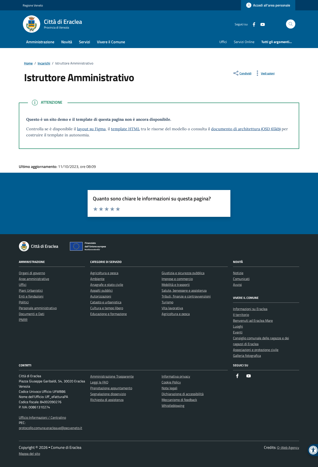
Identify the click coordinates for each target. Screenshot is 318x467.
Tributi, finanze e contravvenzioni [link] (186, 296)
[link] (268, 5)
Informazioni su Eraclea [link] (250, 308)
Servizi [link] (84, 42)
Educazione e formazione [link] (108, 313)
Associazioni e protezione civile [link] (255, 349)
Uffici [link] (223, 41)
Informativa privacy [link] (176, 376)
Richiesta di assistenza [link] (107, 399)
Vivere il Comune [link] (111, 42)
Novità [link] (66, 42)
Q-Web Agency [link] (288, 447)
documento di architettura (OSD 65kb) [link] (246, 128)
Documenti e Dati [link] (31, 313)
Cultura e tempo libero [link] (106, 308)
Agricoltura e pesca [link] (104, 272)
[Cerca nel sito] (290, 24)
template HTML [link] (125, 128)
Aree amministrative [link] (34, 278)
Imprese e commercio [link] (177, 278)
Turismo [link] (167, 302)
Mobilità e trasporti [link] (176, 284)
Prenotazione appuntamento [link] (111, 388)
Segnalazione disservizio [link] (108, 393)
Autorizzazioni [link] (100, 296)
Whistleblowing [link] (173, 405)
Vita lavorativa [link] (172, 308)
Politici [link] (24, 302)
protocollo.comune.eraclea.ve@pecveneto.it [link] (50, 427)
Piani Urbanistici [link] (31, 290)
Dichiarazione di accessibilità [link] (183, 393)
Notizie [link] (238, 272)
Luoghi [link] (238, 326)
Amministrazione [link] (40, 42)
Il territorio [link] (241, 314)
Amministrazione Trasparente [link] (112, 376)
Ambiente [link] (97, 278)
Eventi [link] (238, 332)
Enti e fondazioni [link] (31, 296)
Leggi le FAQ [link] (99, 382)
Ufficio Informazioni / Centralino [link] (42, 417)
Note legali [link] (169, 388)
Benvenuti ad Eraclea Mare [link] (253, 320)
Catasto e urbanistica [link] (105, 302)
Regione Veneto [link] (33, 5)
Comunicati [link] (241, 278)
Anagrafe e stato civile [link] (106, 284)
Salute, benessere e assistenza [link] (184, 290)
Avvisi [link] (237, 284)
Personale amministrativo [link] (38, 308)
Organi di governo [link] (32, 272)
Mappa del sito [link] (29, 453)
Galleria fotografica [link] (247, 355)
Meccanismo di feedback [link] (179, 399)
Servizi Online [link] (244, 41)
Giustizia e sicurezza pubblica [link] (183, 272)
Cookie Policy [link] (171, 382)
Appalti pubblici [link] (101, 290)
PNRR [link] (23, 319)
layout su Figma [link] (91, 128)
